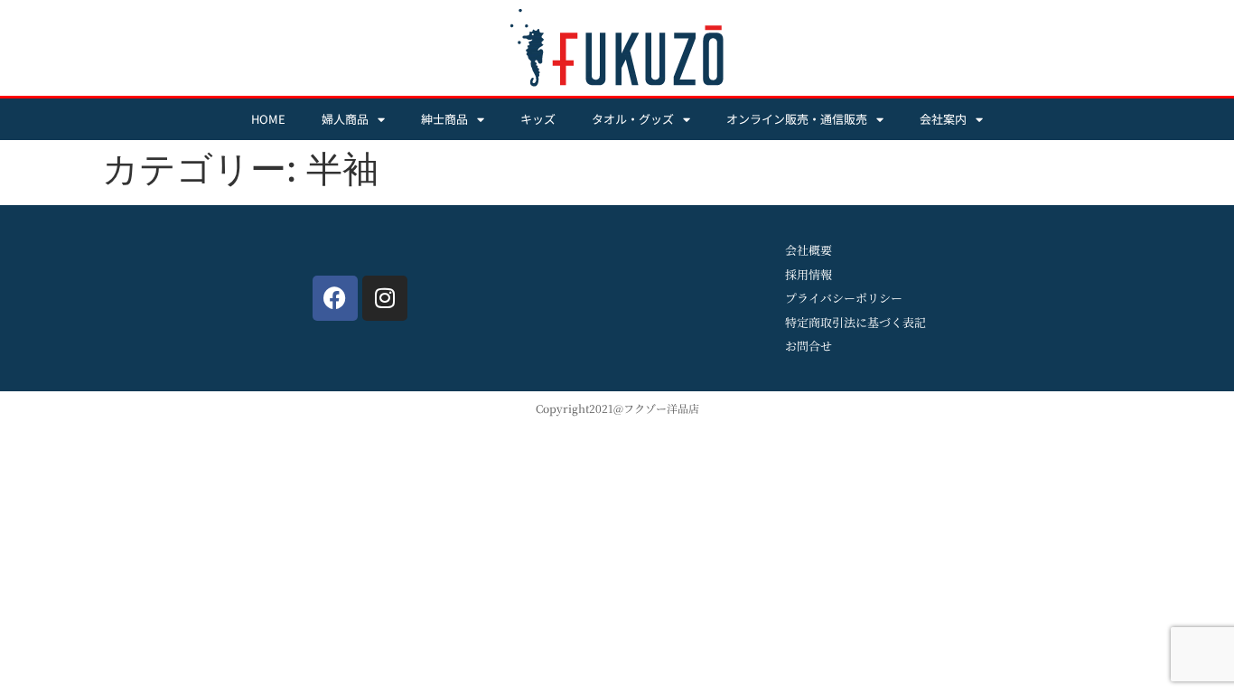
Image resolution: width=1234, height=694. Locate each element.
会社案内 (943, 118)
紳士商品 (444, 118)
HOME (268, 118)
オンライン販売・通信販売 (796, 118)
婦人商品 (345, 118)
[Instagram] (384, 298)
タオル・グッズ (633, 118)
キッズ (538, 118)
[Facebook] (335, 298)
